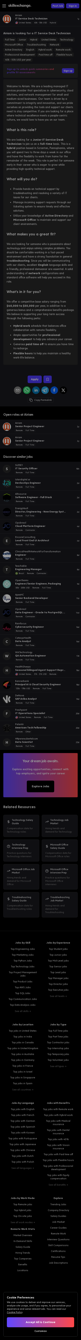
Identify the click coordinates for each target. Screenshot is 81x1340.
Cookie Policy (14, 1312)
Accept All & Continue (40, 1322)
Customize (40, 1331)
